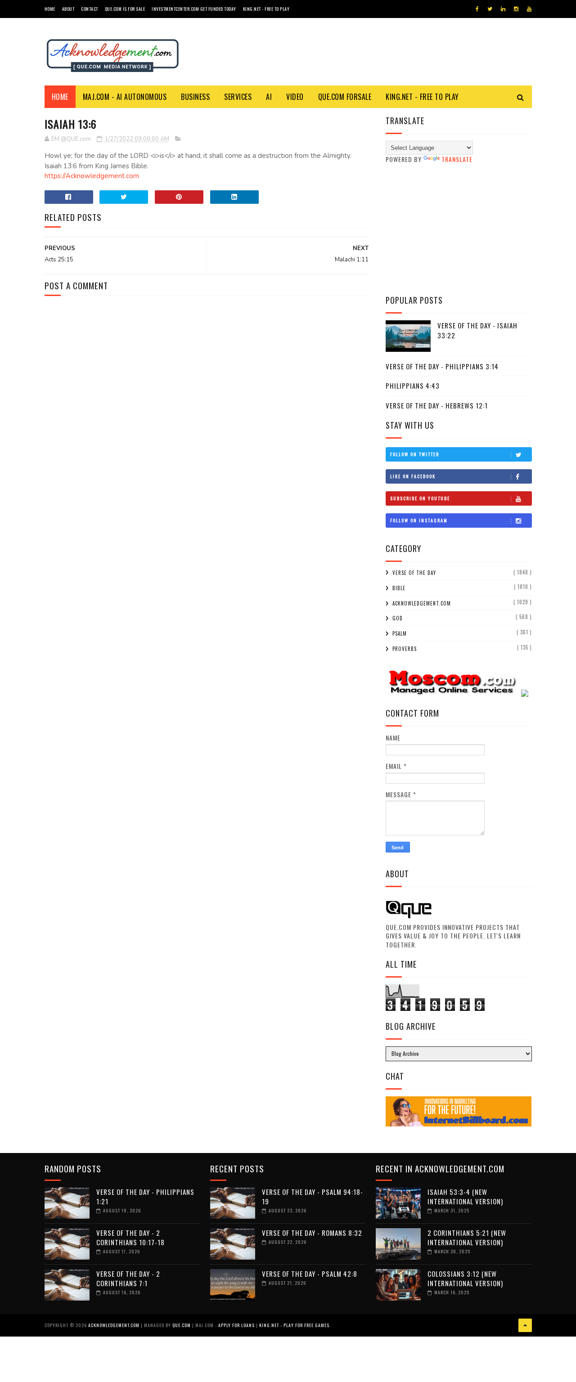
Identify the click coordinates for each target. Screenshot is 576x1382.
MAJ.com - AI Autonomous (125, 96)
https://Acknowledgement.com (92, 175)
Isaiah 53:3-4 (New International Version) (465, 1196)
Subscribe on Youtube (420, 498)
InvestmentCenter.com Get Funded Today (194, 8)
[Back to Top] (525, 1325)
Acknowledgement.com (421, 603)
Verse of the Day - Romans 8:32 (312, 1233)
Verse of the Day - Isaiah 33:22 (477, 330)
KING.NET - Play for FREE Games (294, 1325)
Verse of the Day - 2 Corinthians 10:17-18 (130, 1237)
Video (295, 96)
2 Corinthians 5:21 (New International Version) (467, 1237)
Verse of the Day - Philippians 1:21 (145, 1196)
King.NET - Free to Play (266, 8)
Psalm (399, 633)
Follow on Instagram (419, 520)
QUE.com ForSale (345, 96)
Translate (456, 159)
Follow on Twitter (414, 454)
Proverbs (404, 648)
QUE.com (181, 1325)
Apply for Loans (236, 1325)
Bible (398, 588)
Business (195, 96)
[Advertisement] (459, 229)
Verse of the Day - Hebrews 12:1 (437, 405)
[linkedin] (503, 9)
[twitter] (489, 9)
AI (269, 96)
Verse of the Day (414, 572)
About (68, 8)
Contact (89, 8)
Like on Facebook (413, 476)
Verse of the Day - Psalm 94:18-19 (312, 1196)
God (397, 618)
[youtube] (529, 9)
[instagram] (516, 9)
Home (50, 8)
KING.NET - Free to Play (422, 96)
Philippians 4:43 (413, 385)
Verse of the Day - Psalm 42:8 (309, 1274)
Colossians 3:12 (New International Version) (465, 1278)
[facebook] (477, 9)
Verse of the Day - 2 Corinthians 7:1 (128, 1278)
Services (238, 96)
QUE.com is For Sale (125, 8)
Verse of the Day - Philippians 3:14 (442, 366)
